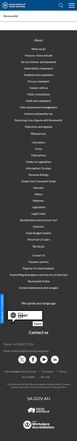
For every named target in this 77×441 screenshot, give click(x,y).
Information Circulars (38, 168)
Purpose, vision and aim (38, 55)
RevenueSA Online (39, 281)
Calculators (38, 142)
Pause (38, 324)
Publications (38, 155)
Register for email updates (38, 268)
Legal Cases (38, 213)
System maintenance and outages (38, 287)
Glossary (38, 187)
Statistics (38, 226)
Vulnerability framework (38, 68)
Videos (38, 194)
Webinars (38, 200)
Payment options (38, 261)
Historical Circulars (38, 239)
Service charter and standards (38, 62)
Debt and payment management (38, 107)
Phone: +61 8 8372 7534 (18, 344)
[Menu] (71, 5)
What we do (39, 49)
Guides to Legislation (38, 161)
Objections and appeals (38, 126)
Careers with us (38, 87)
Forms (38, 148)
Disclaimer (48, 371)
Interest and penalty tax (38, 113)
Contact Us (38, 255)
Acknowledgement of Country (20, 371)
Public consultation (38, 94)
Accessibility (28, 376)
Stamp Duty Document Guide (38, 181)
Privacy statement (38, 81)
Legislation (38, 207)
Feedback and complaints (38, 74)
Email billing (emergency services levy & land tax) (39, 274)
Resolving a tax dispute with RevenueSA (38, 120)
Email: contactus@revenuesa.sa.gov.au (26, 350)
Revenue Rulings (39, 174)
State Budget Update (38, 233)
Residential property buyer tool (38, 220)
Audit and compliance (38, 100)
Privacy (63, 371)
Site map (45, 376)
